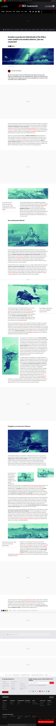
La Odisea (42, 29)
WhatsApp (33, 691)
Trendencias (42, 702)
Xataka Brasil (5, 717)
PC (20, 681)
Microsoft (13, 685)
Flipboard (12, 46)
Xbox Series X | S (14, 681)
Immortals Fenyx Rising (36, 485)
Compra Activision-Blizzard (23, 688)
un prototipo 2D (21, 324)
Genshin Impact (27, 485)
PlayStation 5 (5, 681)
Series (25, 11)
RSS (44, 691)
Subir (51, 697)
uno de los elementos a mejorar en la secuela (28, 518)
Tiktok (49, 691)
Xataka (4, 702)
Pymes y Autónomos (49, 704)
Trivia (14, 11)
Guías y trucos (8, 11)
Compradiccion (42, 705)
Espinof (18, 703)
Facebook (8, 46)
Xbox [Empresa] (23, 685)
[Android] (41, 11)
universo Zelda (44, 205)
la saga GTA (10, 131)
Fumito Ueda (33, 131)
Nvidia (46, 29)
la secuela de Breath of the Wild (28, 599)
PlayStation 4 (22, 683)
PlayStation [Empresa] (13, 688)
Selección (18, 11)
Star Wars (33, 29)
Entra (46, 6)
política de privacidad (42, 685)
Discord (46, 691)
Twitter (10, 46)
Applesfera (4, 705)
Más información (29, 724)
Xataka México (5, 716)
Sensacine (19, 702)
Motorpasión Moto (35, 703)
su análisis (15, 129)
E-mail (13, 46)
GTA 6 (29, 29)
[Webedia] (5, 697)
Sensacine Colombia (19, 718)
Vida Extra (11, 703)
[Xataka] (1, 1)
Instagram (42, 691)
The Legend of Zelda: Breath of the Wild (23, 610)
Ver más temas (5, 692)
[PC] (30, 11)
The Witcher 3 (30, 545)
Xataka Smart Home (5, 707)
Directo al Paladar (28, 702)
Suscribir (51, 682)
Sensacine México (20, 716)
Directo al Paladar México (28, 716)
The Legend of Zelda (20, 257)
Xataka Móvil (5, 703)
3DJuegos (28, 6)
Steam (26, 29)
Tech (22, 11)
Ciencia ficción (17, 29)
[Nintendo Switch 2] (39, 11)
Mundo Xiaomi (5, 709)
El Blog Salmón (49, 702)
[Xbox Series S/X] (36, 11)
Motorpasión (34, 702)
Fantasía (22, 29)
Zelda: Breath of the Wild (29, 128)
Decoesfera (41, 703)
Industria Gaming (5, 683)
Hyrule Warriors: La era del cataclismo (16, 554)
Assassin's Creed (35, 129)
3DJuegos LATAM (12, 716)
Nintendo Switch (34, 610)
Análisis (2, 11)
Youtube (40, 691)
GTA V (35, 543)
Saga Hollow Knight (6, 685)
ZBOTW (24, 137)
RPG (12, 29)
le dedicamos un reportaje (32, 332)
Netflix (38, 29)
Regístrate (50, 6)
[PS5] (33, 11)
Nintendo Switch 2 (52, 29)
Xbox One (13, 683)
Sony (3, 687)
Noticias (14, 610)
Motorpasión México (34, 716)
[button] (16, 70)
